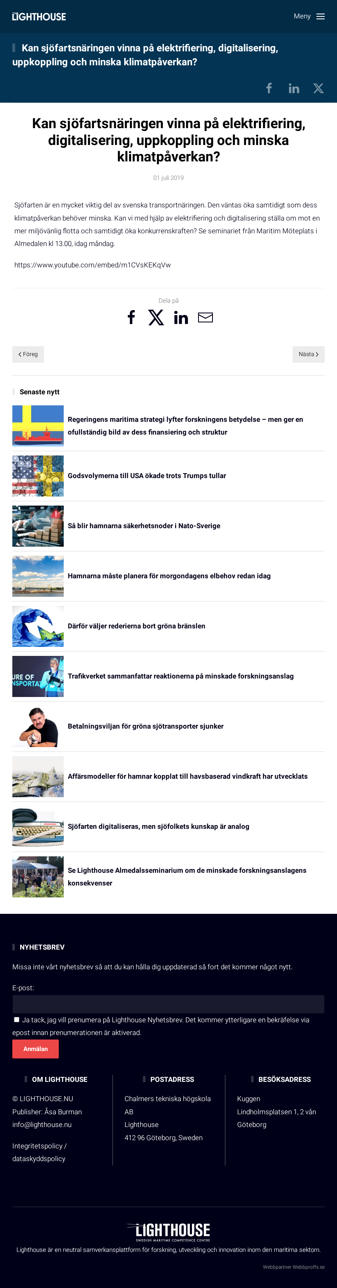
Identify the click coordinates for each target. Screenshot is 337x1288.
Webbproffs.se (309, 1267)
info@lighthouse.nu (42, 1125)
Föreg (30, 354)
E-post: (23, 988)
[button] (309, 16)
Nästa (306, 354)
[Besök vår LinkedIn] (294, 88)
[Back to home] (39, 16)
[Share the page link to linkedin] (180, 317)
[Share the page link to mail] (205, 317)
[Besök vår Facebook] (269, 88)
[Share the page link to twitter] (156, 317)
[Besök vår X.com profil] (318, 88)
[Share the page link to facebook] (131, 317)
